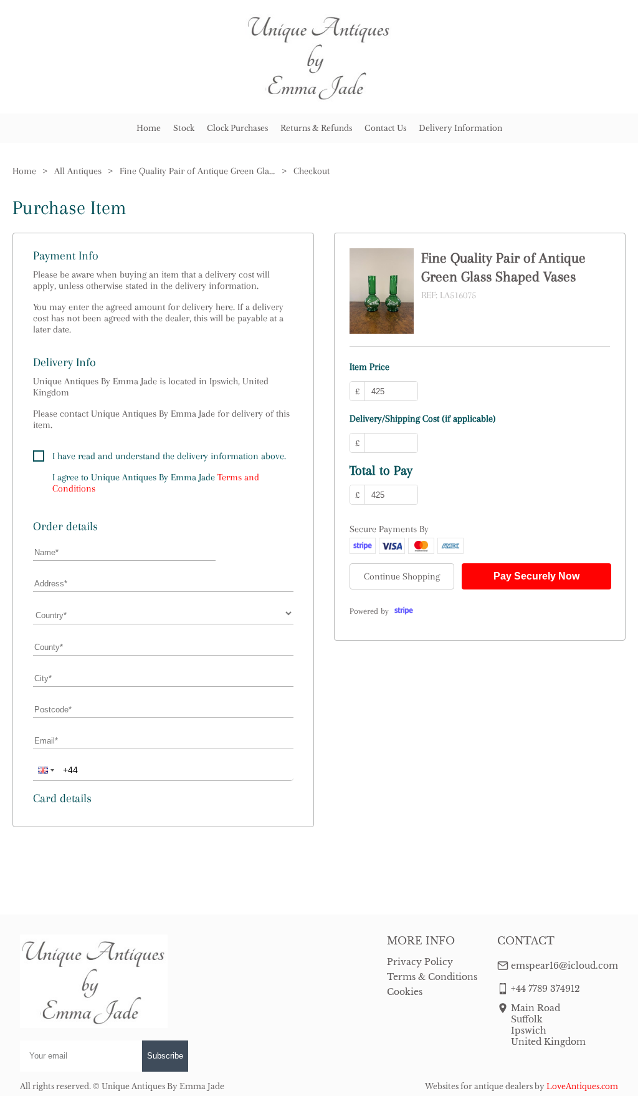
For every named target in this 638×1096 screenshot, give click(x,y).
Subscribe (165, 1055)
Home (148, 128)
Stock (183, 128)
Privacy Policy (420, 961)
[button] (45, 769)
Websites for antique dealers (479, 1086)
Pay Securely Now (536, 576)
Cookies (404, 991)
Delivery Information (460, 128)
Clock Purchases (237, 128)
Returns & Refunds (316, 128)
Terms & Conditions (432, 976)
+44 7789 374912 (545, 988)
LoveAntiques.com (582, 1086)
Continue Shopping (402, 576)
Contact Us (385, 128)
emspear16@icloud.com (564, 965)
